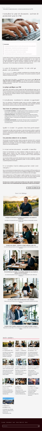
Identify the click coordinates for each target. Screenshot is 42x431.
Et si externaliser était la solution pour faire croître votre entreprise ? (18, 54)
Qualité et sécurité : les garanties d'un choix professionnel (16, 50)
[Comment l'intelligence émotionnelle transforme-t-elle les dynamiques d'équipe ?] (21, 381)
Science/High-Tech (20, 422)
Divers (26, 422)
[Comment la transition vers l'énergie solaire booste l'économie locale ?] (8, 400)
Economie (8, 7)
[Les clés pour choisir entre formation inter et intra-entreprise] (21, 288)
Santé (14, 422)
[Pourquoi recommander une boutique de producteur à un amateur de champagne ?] (21, 206)
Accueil (3, 7)
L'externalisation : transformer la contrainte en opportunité (16, 48)
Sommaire (6, 44)
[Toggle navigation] (2, 2)
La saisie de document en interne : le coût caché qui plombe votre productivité (20, 46)
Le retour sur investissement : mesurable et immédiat (15, 52)
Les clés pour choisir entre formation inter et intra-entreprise (21, 299)
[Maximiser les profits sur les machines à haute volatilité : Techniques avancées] (33, 361)
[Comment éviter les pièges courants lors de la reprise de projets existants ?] (21, 315)
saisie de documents (8, 72)
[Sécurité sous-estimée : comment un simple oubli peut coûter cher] (21, 234)
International (8, 422)
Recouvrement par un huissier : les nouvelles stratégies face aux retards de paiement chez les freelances (21, 272)
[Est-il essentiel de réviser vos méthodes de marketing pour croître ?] (8, 381)
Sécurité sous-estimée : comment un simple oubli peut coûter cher (21, 245)
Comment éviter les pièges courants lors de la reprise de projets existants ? (21, 326)
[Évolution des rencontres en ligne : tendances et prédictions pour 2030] (33, 381)
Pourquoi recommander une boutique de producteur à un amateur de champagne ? (21, 218)
